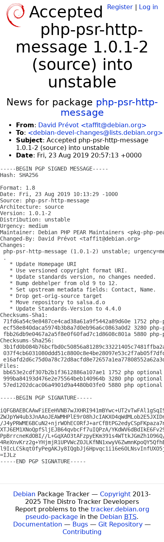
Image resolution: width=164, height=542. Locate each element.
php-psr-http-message (109, 107)
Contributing (82, 532)
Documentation (37, 524)
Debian (24, 494)
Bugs (80, 524)
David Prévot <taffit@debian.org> (92, 125)
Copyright (115, 494)
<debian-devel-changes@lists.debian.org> (95, 132)
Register (120, 7)
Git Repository (120, 524)
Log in (148, 7)
